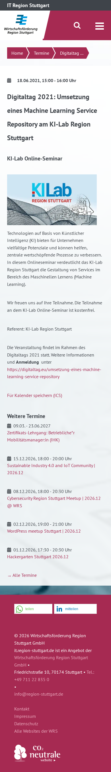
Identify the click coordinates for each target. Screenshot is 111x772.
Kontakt (21, 709)
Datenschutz (26, 723)
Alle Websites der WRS (36, 731)
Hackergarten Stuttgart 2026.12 (38, 556)
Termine (41, 53)
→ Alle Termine (22, 575)
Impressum (25, 716)
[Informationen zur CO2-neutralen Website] (37, 760)
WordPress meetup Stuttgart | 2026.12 (44, 531)
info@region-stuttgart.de (38, 694)
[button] (33, 609)
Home (17, 53)
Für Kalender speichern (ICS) (34, 395)
